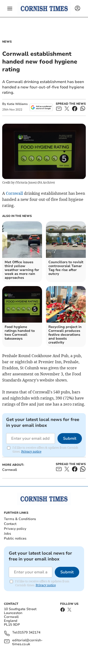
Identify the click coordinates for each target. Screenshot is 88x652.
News (7, 42)
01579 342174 (29, 633)
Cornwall (14, 193)
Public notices (15, 538)
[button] (10, 8)
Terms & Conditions (20, 519)
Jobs (7, 533)
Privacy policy (15, 528)
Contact (10, 524)
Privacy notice (31, 451)
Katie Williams (17, 104)
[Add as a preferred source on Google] (41, 107)
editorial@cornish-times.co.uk (27, 642)
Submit (69, 438)
